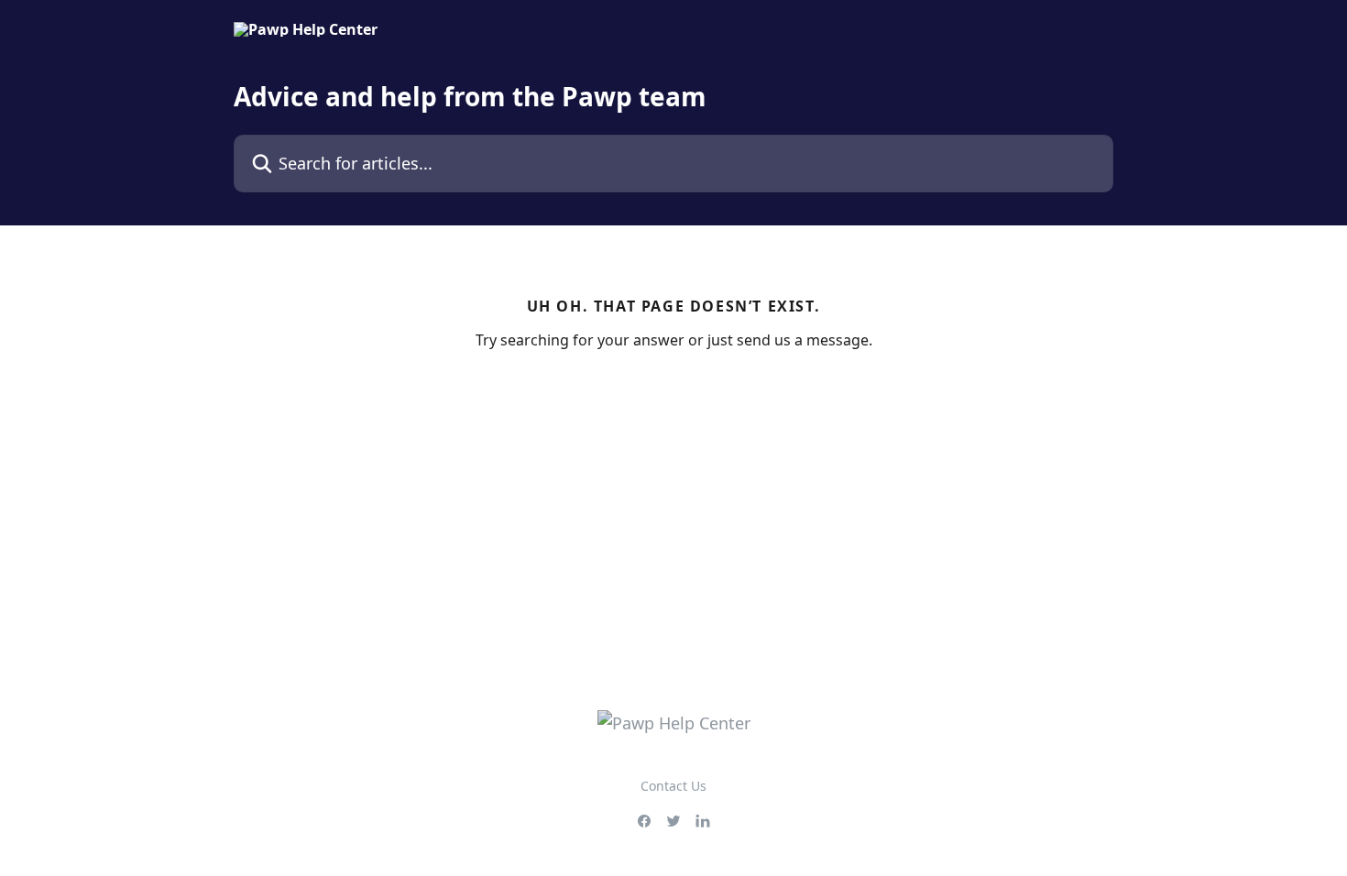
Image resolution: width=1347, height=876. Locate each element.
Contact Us (673, 785)
